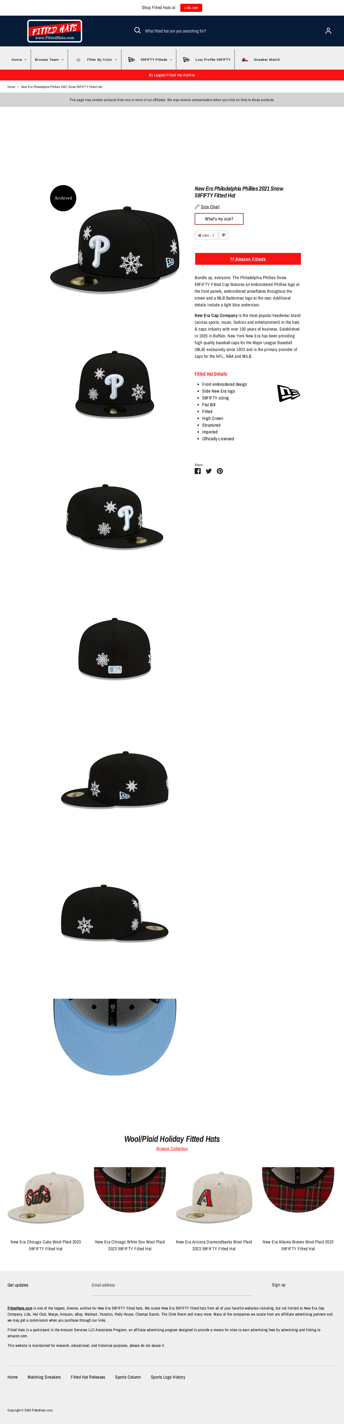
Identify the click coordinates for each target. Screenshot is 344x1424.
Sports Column (128, 1377)
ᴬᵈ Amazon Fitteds (248, 259)
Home (13, 1377)
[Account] (328, 29)
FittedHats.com (42, 1410)
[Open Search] (137, 30)
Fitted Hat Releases (88, 1377)
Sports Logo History (168, 1377)
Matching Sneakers (44, 1377)
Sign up (278, 1285)
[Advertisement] (151, 142)
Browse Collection (172, 1148)
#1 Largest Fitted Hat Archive (172, 75)
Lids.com (191, 7)
